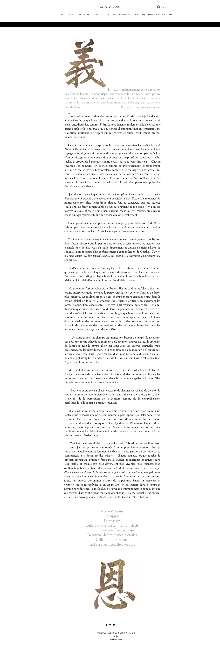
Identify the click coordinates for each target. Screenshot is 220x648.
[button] (208, 15)
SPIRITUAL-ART (110, 6)
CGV (116, 636)
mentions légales (116, 639)
